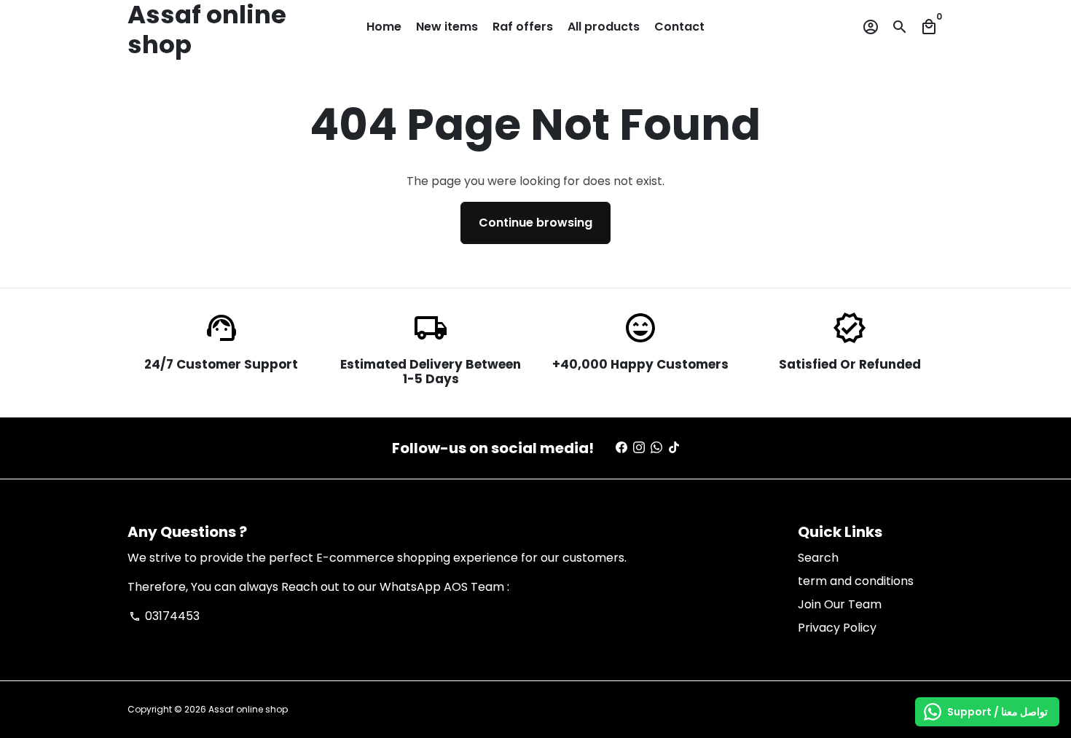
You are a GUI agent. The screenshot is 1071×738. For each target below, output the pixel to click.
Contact (679, 26)
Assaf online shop (248, 709)
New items (447, 26)
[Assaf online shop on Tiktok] (674, 447)
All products (604, 26)
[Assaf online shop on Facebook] (621, 447)
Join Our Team (840, 604)
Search (818, 557)
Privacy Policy (837, 627)
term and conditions (856, 581)
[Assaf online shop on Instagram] (639, 447)
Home (383, 26)
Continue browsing (535, 222)
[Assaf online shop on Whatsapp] (656, 447)
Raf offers (523, 26)
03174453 (164, 616)
